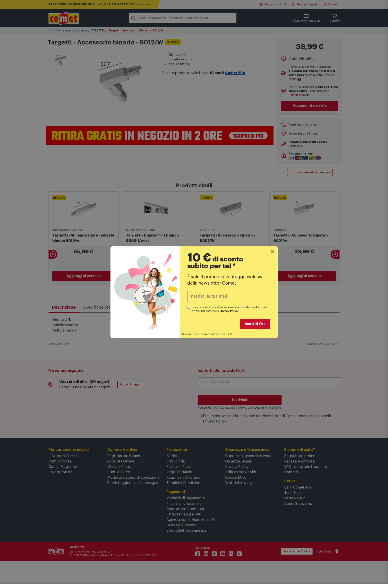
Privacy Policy (229, 311)
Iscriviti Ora (255, 324)
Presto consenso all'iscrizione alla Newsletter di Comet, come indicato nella (230, 309)
